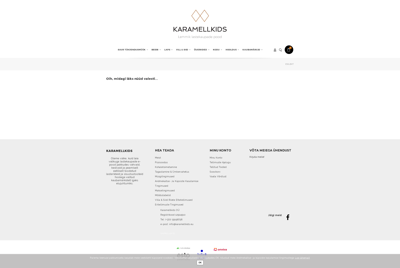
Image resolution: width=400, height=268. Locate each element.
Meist (158, 157)
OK (200, 262)
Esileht (289, 64)
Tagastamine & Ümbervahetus (172, 172)
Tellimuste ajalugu (220, 162)
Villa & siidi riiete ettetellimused (174, 200)
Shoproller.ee (167, 233)
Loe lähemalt (302, 258)
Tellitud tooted (218, 167)
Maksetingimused (165, 190)
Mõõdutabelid (163, 195)
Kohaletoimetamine (166, 167)
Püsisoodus (161, 162)
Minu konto (216, 157)
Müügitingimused (165, 176)
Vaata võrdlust (218, 176)
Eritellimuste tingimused (169, 204)
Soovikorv (215, 172)
